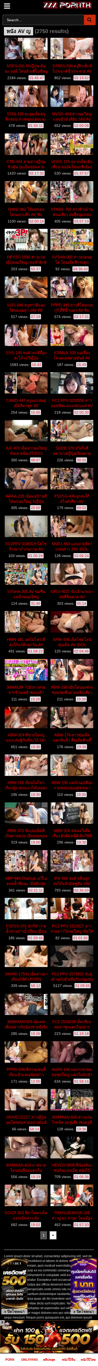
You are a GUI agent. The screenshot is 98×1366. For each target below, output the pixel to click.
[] (90, 20)
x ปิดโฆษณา (14, 1311)
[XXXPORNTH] (67, 5)
